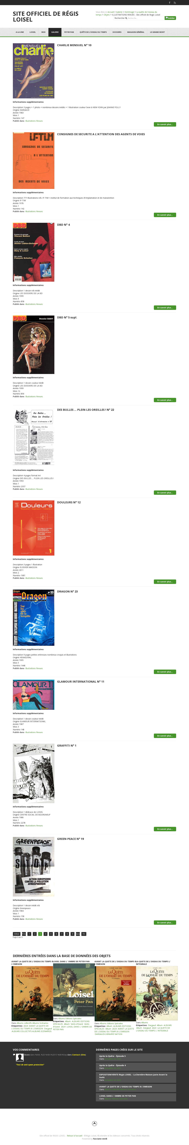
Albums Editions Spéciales (69, 1018)
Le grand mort (157, 32)
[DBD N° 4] (33, 252)
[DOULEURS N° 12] (33, 528)
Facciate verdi (100, 1138)
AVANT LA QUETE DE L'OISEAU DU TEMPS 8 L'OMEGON (29, 1027)
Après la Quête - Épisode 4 (112, 1065)
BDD (44, 32)
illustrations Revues (34, 121)
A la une (20, 32)
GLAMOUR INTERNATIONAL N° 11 (80, 681)
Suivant (78, 934)
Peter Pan (69, 32)
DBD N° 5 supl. (67, 317)
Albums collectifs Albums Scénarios (32, 1023)
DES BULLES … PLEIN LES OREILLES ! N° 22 (85, 410)
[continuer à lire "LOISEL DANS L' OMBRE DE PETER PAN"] (73, 990)
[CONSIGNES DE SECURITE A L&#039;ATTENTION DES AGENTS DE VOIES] (33, 160)
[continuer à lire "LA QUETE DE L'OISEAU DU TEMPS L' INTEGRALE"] (157, 993)
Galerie (119, 12)
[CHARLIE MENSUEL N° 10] (33, 70)
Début (16, 934)
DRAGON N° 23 (67, 591)
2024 (26, 1025)
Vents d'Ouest (77, 1024)
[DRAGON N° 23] (33, 617)
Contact (76, 1054)
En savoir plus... (165, 124)
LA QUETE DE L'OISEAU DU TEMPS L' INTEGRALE (153, 1029)
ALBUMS (168, 1025)
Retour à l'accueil (74, 1135)
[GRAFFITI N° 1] (33, 773)
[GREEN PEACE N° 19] (33, 866)
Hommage (129, 12)
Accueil (111, 12)
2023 (154, 1028)
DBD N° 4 (63, 225)
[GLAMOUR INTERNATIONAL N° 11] (33, 694)
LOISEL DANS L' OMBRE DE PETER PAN (71, 961)
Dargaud (48, 1028)
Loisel (33, 32)
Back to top (94, 1123)
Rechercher (120, 18)
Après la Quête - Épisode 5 (112, 1056)
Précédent (24, 934)
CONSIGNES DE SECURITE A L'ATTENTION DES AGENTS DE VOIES (101, 134)
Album (68, 1021)
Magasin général (135, 32)
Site (83, 1054)
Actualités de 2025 (113, 1059)
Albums (144, 1022)
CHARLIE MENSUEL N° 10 (74, 45)
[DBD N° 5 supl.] (33, 344)
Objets (107, 14)
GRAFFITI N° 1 (66, 745)
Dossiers (117, 32)
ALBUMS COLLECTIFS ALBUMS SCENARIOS (31, 1031)
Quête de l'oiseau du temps (93, 32)
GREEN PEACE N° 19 (70, 839)
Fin (84, 934)
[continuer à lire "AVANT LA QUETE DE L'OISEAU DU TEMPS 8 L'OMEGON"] (32, 993)
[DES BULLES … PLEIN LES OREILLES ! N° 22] (33, 437)
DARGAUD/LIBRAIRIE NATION (108, 1034)
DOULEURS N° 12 (69, 502)
